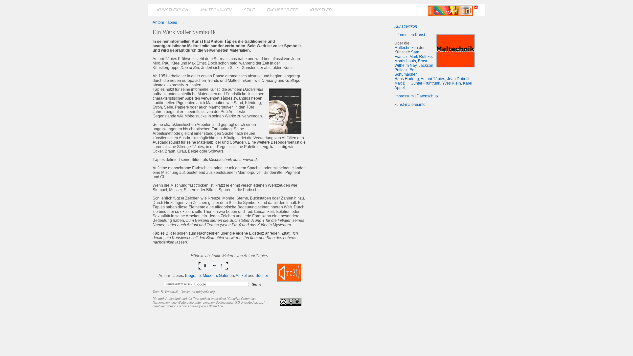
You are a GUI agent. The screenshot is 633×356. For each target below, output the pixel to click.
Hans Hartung (406, 79)
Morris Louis (405, 61)
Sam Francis (406, 54)
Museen (210, 275)
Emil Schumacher (405, 72)
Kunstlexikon (172, 10)
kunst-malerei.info (410, 104)
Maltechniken (216, 10)
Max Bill (401, 83)
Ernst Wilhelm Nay (410, 63)
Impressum (404, 96)
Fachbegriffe (282, 10)
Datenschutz (428, 96)
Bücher (261, 275)
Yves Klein (451, 83)
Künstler (321, 10)
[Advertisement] (350, 54)
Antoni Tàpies (165, 22)
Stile (249, 10)
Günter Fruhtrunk (425, 83)
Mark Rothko (420, 56)
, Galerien (225, 275)
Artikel (241, 275)
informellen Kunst (409, 35)
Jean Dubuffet (459, 79)
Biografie (193, 275)
